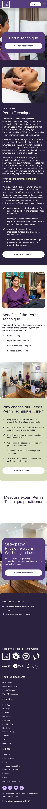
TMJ (4, 739)
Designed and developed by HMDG (16, 801)
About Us (6, 754)
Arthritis (5, 736)
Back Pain (6, 705)
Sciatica (5, 713)
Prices (4, 762)
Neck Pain (6, 709)
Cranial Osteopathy (10, 686)
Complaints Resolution (11, 781)
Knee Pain (6, 720)
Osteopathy (7, 682)
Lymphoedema (8, 732)
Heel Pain (6, 728)
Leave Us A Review (10, 770)
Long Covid (6, 743)
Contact (5, 777)
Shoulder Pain (7, 724)
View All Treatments (10, 694)
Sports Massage (8, 690)
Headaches (6, 716)
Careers (5, 774)
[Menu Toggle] (44, 4)
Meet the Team (8, 758)
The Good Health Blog (11, 766)
